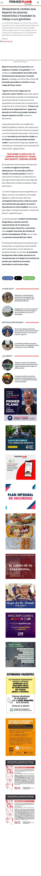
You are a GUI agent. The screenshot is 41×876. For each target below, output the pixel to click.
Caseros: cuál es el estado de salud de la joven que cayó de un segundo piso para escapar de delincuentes (26, 365)
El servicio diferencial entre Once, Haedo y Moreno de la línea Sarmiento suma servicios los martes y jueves (26, 331)
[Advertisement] (20, 850)
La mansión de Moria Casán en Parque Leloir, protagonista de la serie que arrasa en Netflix (27, 345)
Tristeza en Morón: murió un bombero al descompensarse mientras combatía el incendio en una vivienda (26, 379)
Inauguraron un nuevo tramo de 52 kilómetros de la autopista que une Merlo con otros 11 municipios (26, 311)
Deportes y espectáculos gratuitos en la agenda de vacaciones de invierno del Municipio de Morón (24, 298)
